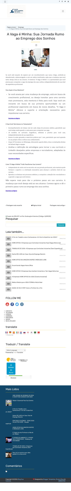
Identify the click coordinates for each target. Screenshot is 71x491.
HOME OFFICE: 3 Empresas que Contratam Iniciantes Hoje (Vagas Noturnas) (36, 243)
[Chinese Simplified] (39, 332)
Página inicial (11, 27)
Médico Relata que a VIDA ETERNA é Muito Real (27, 282)
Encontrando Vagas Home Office (22, 265)
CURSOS (8, 314)
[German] (10, 332)
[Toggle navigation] (5, 1)
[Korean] (32, 332)
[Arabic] (35, 332)
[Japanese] (28, 332)
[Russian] (25, 332)
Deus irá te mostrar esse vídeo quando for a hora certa (21, 453)
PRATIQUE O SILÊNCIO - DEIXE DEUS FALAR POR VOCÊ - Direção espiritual (20, 422)
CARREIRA (9, 316)
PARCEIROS (9, 317)
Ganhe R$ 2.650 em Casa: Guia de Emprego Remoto (28, 254)
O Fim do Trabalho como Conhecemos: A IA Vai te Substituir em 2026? (34, 237)
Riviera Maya (60, 479)
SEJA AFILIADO (10, 321)
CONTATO (9, 311)
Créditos (35, 69)
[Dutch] (21, 332)
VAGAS (8, 319)
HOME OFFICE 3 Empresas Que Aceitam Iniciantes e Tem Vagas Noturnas (35, 271)
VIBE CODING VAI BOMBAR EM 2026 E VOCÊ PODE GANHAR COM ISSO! (23, 396)
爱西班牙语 (61, 481)
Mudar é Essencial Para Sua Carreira (23, 400)
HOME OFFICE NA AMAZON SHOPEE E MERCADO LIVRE (29, 260)
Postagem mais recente (14, 205)
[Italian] (17, 332)
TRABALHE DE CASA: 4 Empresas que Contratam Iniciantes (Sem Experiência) (37, 248)
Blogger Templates (49, 479)
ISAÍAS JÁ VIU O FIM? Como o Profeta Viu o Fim (27, 288)
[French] (7, 332)
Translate (20, 352)
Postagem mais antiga (57, 205)
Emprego (21, 27)
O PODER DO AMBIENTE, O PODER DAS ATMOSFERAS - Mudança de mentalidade (23, 439)
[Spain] (14, 332)
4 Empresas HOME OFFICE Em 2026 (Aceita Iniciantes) (29, 277)
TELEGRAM (9, 313)
